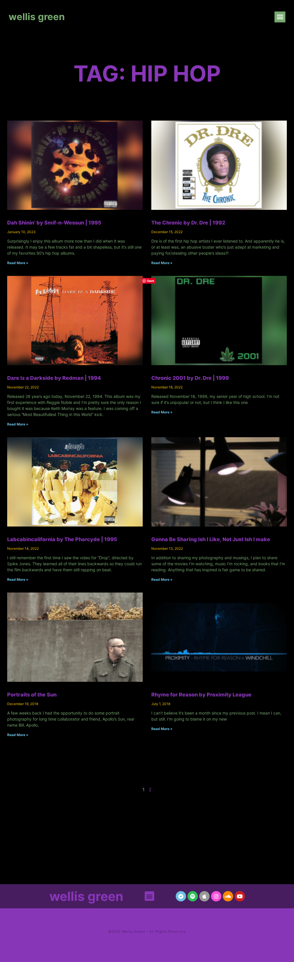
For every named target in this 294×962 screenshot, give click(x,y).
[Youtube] (240, 896)
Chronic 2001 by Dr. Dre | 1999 (190, 378)
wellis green (37, 16)
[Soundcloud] (228, 896)
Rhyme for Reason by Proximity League (201, 695)
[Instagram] (216, 896)
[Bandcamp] (181, 896)
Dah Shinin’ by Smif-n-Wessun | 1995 (54, 223)
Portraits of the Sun (32, 695)
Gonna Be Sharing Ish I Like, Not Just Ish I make (210, 539)
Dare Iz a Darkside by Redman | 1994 (54, 378)
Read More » (17, 263)
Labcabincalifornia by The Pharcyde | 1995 (62, 539)
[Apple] (204, 896)
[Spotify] (192, 896)
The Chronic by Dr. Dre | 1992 (188, 223)
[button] (279, 16)
